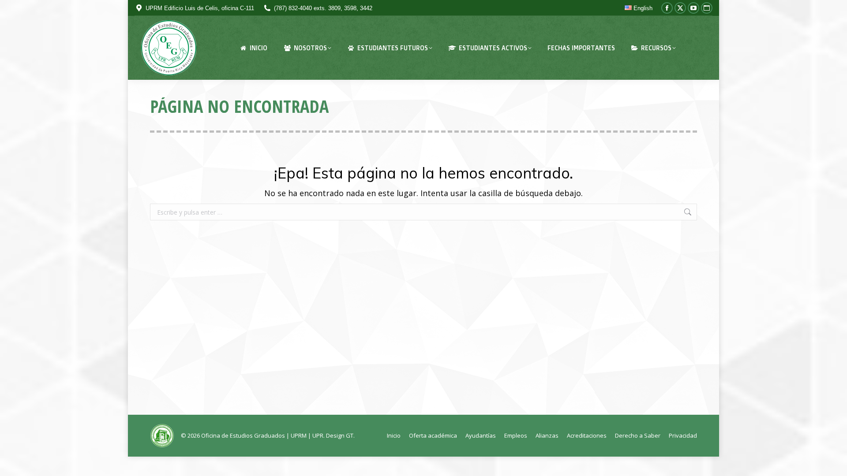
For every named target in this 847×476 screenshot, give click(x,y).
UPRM (299, 435)
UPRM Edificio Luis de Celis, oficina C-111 (200, 8)
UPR (317, 435)
